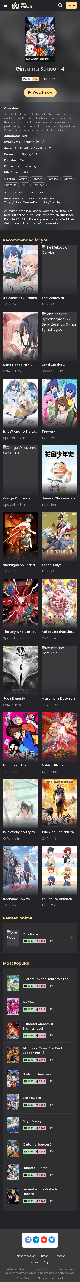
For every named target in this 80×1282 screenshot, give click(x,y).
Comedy (37, 179)
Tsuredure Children (57, 899)
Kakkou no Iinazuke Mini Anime (57, 634)
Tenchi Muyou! (53, 565)
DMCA (45, 1256)
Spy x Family (32, 1121)
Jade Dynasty (14, 698)
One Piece (30, 934)
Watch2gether (40, 58)
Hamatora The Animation (14, 767)
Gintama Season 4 (37, 1074)
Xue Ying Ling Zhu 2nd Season (59, 834)
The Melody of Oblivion (53, 300)
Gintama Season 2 (37, 1144)
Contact (60, 1256)
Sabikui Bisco (52, 765)
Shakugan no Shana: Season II (19, 567)
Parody (67, 179)
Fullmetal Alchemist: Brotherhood (38, 1026)
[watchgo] (51, 1239)
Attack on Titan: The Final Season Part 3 (42, 1050)
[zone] (44, 1239)
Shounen (39, 185)
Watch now (42, 92)
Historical (53, 179)
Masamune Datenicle (58, 698)
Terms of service (25, 1256)
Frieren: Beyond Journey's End (46, 979)
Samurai (11, 185)
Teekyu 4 (49, 431)
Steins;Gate (32, 1098)
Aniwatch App (40, 1262)
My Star (28, 1002)
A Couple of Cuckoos (20, 298)
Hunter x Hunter (35, 1168)
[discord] (28, 1239)
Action (23, 179)
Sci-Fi (25, 185)
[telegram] (36, 1239)
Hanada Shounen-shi (58, 498)
